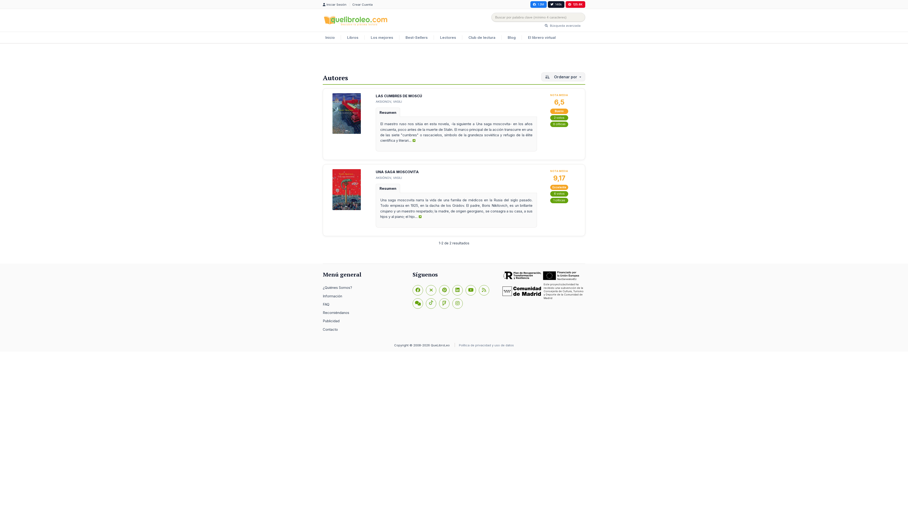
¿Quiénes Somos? (337, 287)
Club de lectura (481, 37)
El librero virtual (542, 37)
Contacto (330, 329)
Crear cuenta (362, 4)
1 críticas (559, 200)
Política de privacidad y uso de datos (486, 345)
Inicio (330, 37)
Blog (512, 37)
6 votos (559, 193)
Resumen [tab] (388, 112)
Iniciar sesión (337, 4)
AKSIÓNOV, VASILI (389, 178)
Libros (352, 37)
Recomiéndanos (336, 312)
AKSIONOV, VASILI (389, 101)
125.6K (578, 4)
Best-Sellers (417, 37)
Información (332, 296)
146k (558, 4)
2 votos (559, 117)
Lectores (448, 37)
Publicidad (331, 321)
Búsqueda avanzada (565, 25)
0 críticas (559, 124)
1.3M (541, 4)
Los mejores (382, 37)
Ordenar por (565, 77)
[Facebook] (418, 290)
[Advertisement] (454, 59)
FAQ (326, 304)
